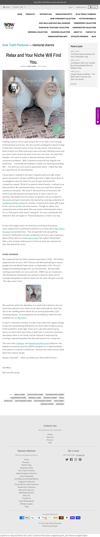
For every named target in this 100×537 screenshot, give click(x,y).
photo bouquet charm (23, 401)
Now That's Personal (15, 45)
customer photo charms (55, 394)
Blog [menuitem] (94, 36)
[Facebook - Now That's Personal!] (71, 459)
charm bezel (33, 238)
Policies (50, 440)
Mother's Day (26, 465)
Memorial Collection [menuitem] (37, 32)
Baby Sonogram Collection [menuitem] (62, 19)
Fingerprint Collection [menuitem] (85, 23)
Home (26, 459)
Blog (26, 506)
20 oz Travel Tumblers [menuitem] (86, 14)
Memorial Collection (26, 490)
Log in (71, 7)
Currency (16, 7)
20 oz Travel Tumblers (26, 470)
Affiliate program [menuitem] (79, 36)
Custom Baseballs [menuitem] (87, 19)
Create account (81, 7)
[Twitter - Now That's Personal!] (66, 459)
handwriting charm (18, 398)
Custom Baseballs (26, 476)
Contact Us (26, 498)
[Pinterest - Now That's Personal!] (80, 459)
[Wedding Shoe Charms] (33, 293)
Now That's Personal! (53, 523)
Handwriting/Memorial (39, 343)
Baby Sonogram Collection (26, 473)
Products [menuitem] (30, 14)
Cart (94, 7)
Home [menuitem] (19, 14)
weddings (60, 404)
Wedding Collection (26, 493)
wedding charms (47, 404)
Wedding (20, 343)
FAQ (50, 443)
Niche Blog (8, 401)
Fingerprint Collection (26, 482)
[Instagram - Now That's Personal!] (75, 459)
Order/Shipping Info (26, 501)
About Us (50, 437)
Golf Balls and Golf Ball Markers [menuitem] (54, 23)
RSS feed (73, 84)
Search (50, 434)
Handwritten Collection (26, 487)
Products (25, 462)
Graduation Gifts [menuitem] (63, 14)
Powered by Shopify (50, 526)
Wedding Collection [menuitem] (60, 32)
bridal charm (20, 394)
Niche (61, 398)
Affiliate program (26, 504)
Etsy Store (22, 317)
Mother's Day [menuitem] (46, 14)
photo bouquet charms (42, 401)
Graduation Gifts (26, 468)
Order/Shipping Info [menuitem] (57, 36)
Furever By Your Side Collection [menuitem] (54, 27)
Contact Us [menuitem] (91, 32)
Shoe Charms (59, 401)
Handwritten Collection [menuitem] (84, 27)
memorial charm (35, 398)
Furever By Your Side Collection (27, 484)
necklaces (7, 203)
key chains (20, 203)
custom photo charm (35, 394)
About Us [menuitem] (78, 32)
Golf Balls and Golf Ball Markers (27, 479)
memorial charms (50, 398)
